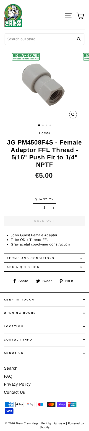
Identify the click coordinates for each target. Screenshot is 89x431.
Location (14, 326)
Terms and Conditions (31, 258)
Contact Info (18, 339)
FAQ (8, 376)
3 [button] (47, 126)
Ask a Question (23, 267)
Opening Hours (20, 312)
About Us (14, 353)
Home (44, 133)
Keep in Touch (19, 299)
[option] (44, 85)
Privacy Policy (17, 384)
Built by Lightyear (53, 423)
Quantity (44, 199)
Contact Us (14, 392)
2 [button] (43, 126)
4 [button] (51, 126)
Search (10, 368)
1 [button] (39, 125)
